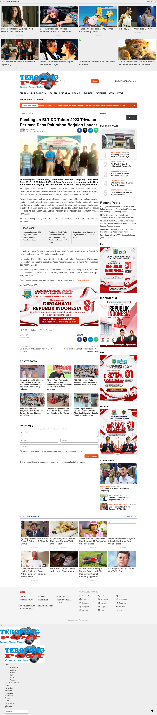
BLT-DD (34, 188)
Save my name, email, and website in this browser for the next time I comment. (53, 451)
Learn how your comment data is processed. (68, 462)
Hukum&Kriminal (117, 190)
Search (95, 81)
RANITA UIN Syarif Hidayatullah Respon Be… (122, 165)
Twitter (103, 596)
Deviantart (122, 603)
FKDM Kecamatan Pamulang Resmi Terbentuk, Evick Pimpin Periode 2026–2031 (117, 216)
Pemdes (49, 330)
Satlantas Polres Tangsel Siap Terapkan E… (121, 193)
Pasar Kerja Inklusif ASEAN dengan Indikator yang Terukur (123, 105)
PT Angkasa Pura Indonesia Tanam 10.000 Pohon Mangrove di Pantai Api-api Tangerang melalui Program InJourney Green (118, 209)
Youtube (122, 606)
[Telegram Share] (90, 130)
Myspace (85, 606)
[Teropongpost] (39, 81)
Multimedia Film (45, 606)
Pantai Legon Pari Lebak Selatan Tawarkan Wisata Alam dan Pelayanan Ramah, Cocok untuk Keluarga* (86, 411)
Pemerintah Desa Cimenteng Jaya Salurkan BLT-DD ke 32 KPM (84, 234)
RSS (120, 610)
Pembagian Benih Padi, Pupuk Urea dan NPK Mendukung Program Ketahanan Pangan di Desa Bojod (59, 237)
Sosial (113, 162)
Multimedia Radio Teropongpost (27, 607)
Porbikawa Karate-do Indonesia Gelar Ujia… (120, 174)
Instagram (85, 603)
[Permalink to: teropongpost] (22, 130)
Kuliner (114, 180)
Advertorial (116, 152)
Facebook (85, 596)
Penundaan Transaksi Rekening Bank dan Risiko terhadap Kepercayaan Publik (57, 105)
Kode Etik (61, 596)
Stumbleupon (105, 599)
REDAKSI (42, 596)
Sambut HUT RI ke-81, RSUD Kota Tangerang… (114, 489)
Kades (33, 330)
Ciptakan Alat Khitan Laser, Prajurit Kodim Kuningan (36, 349)
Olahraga (115, 171)
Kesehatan (123, 505)
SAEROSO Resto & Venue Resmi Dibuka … (122, 184)
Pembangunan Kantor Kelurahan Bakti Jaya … (121, 155)
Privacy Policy (26, 600)
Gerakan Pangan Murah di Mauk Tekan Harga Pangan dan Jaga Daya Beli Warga (58, 410)
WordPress (123, 599)
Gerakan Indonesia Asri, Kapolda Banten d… (119, 498)
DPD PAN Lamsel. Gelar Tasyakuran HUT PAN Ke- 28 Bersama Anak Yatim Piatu (85, 382)
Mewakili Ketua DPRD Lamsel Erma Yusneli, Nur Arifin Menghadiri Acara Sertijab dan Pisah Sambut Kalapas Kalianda (32, 384)
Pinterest (122, 596)
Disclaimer (43, 600)
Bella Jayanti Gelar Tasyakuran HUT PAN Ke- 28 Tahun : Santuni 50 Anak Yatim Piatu (31, 411)
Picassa (85, 610)
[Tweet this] (85, 130)
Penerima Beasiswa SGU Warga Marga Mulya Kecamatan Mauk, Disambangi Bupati (31, 236)
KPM (41, 330)
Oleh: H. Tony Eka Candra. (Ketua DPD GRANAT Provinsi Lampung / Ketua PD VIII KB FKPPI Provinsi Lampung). (59, 384)
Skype (103, 606)
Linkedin (103, 603)
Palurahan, (67, 182)
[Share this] (79, 130)
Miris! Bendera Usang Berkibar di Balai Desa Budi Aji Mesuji (81, 349)
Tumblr (84, 599)
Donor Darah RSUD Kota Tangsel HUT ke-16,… (119, 508)
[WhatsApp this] (96, 130)
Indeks (23, 596)
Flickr (103, 610)
